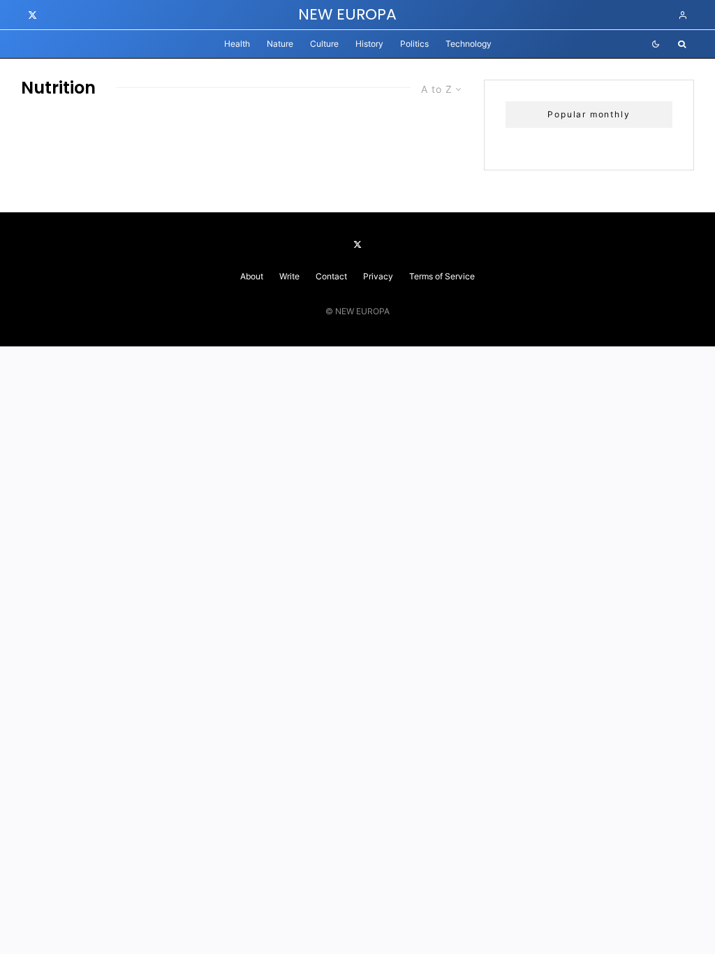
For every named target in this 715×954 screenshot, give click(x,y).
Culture (324, 43)
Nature (280, 43)
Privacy (378, 276)
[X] (32, 15)
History (369, 43)
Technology (468, 43)
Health (237, 43)
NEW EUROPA (347, 14)
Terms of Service (442, 276)
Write (289, 276)
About (251, 276)
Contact (331, 276)
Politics (414, 43)
